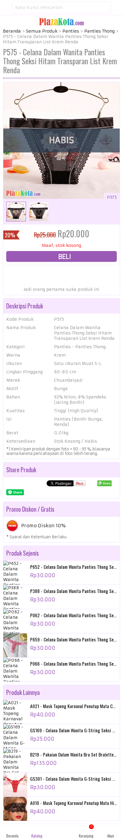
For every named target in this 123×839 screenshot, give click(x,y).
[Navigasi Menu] (6, 7)
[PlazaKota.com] (61, 21)
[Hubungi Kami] (61, 831)
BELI (64, 257)
